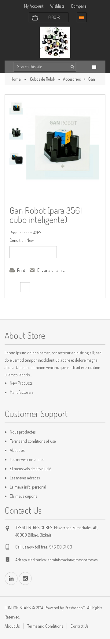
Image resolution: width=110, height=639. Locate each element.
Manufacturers (21, 392)
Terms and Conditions (45, 626)
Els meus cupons (23, 496)
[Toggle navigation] (94, 67)
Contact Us (79, 626)
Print (21, 270)
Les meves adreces (25, 477)
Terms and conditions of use (33, 441)
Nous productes (22, 431)
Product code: (20, 232)
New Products (21, 383)
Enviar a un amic (50, 270)
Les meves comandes (27, 459)
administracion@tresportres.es (72, 559)
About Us (12, 626)
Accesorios (72, 79)
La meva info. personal (28, 486)
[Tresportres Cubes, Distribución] (55, 42)
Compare (78, 6)
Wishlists (57, 6)
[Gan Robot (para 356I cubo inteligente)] (16, 107)
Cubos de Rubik (42, 79)
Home (15, 79)
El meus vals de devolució (30, 468)
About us (17, 450)
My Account (33, 6)
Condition (17, 240)
